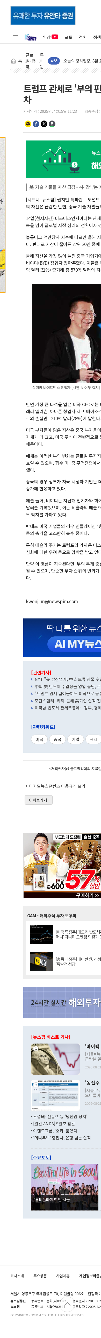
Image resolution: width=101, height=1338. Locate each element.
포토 (69, 37)
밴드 (52, 124)
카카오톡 (28, 124)
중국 (57, 739)
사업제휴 (63, 1275)
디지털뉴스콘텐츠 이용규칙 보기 (57, 786)
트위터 (44, 124)
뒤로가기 (40, 800)
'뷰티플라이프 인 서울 (52, 1199)
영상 (47, 37)
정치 (83, 37)
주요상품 (40, 1275)
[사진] (55, 1058)
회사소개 (17, 1275)
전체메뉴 (15, 37)
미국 (39, 739)
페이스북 (36, 124)
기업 (76, 739)
